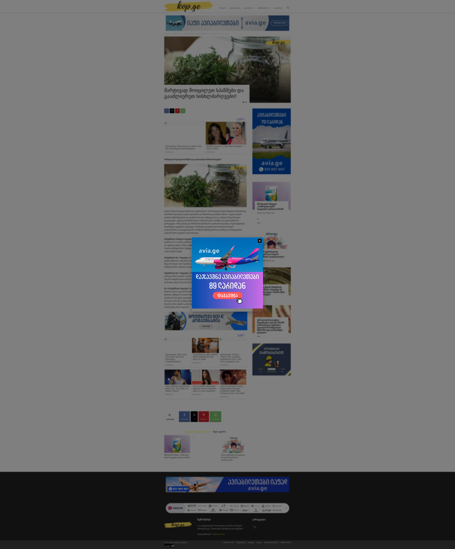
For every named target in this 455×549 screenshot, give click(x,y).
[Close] (259, 241)
